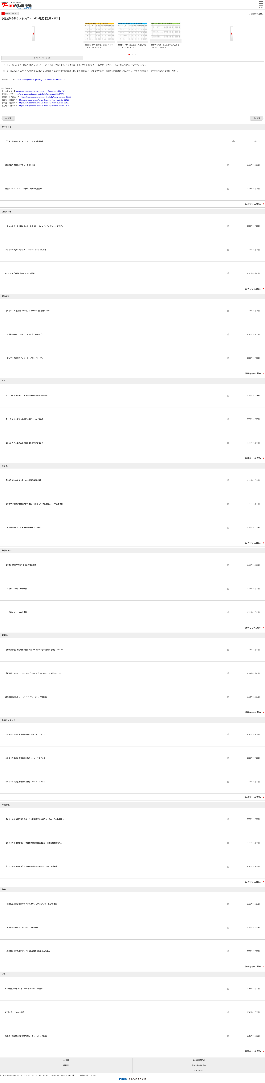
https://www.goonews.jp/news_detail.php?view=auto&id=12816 (44, 106)
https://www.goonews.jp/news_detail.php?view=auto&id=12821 (39, 94)
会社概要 (66, 1060)
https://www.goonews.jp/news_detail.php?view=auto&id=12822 (41, 91)
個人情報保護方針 (199, 1060)
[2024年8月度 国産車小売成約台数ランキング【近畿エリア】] (99, 23)
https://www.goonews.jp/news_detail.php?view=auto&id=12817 (44, 103)
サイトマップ (198, 1070)
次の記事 (257, 118)
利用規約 (66, 1065)
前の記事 (8, 118)
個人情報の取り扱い (199, 1065)
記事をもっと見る (253, 204)
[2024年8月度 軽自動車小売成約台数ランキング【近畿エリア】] (132, 23)
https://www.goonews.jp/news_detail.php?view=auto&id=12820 (46, 97)
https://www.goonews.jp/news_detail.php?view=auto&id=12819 (44, 100)
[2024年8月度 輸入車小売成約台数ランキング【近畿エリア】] (165, 23)
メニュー (261, 7)
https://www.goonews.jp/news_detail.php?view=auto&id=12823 (42, 79)
